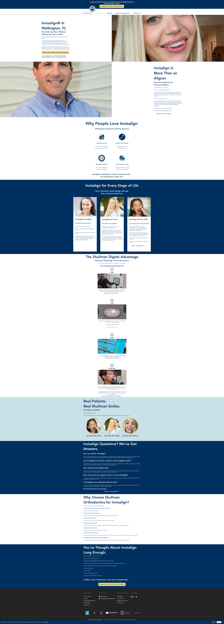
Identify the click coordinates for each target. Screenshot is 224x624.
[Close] (222, 622)
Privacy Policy (46, 622)
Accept (219, 622)
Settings (213, 622)
